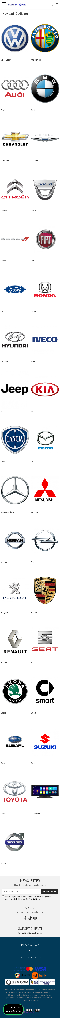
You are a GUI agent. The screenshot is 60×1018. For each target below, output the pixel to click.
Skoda (3, 713)
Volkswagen (6, 60)
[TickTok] (30, 918)
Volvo (3, 863)
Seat (33, 663)
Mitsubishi (35, 512)
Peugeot (4, 612)
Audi (3, 110)
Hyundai (4, 361)
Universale (35, 813)
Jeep (3, 412)
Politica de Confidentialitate (28, 899)
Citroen (4, 211)
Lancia (3, 462)
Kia (32, 412)
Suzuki (33, 763)
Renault (4, 663)
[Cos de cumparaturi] (56, 4)
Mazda (34, 462)
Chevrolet (5, 160)
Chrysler (34, 160)
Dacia (33, 211)
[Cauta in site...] (51, 4)
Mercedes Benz (7, 512)
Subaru (4, 763)
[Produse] (4, 4)
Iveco (33, 361)
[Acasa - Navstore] (20, 4)
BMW (33, 110)
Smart (33, 713)
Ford (2, 311)
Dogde (3, 261)
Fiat (32, 261)
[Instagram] (35, 918)
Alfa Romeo (36, 60)
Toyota (3, 813)
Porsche (34, 612)
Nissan (4, 562)
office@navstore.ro (32, 933)
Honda (33, 311)
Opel (33, 562)
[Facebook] (25, 918)
